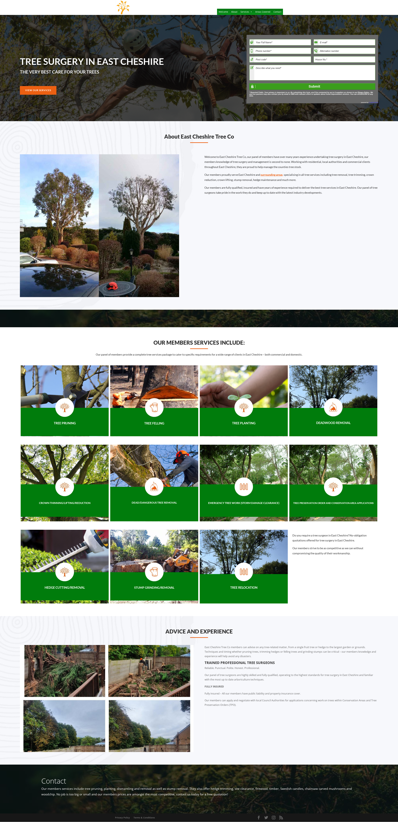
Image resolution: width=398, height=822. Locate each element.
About (234, 11)
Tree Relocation (243, 587)
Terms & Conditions (144, 817)
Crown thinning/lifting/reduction (64, 503)
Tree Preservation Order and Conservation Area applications (333, 503)
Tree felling (154, 423)
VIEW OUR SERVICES (38, 90)
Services (245, 11)
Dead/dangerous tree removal (154, 502)
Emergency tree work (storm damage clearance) (243, 503)
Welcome (223, 11)
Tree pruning (65, 423)
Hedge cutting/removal (65, 587)
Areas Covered (262, 11)
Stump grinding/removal (154, 587)
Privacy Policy (363, 92)
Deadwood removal (333, 423)
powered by (369, 102)
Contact (277, 11)
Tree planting (243, 423)
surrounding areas (272, 174)
